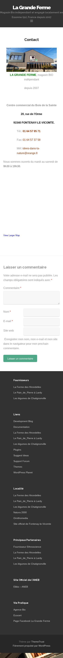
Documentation (21, 427)
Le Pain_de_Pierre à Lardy (27, 392)
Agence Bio (19, 609)
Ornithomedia (20, 518)
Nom (7, 311)
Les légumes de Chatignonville (29, 398)
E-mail (8, 321)
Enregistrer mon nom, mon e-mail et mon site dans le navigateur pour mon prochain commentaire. (30, 344)
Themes (17, 466)
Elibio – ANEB (20, 586)
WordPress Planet (23, 472)
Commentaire (12, 288)
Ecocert (17, 615)
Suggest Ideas (21, 455)
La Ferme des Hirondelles (27, 387)
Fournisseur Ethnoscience (27, 546)
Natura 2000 (20, 512)
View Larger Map (11, 235)
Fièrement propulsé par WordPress (31, 645)
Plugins (17, 449)
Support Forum (21, 461)
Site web (8, 330)
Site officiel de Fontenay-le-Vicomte (32, 523)
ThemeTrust (37, 641)
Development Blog (23, 421)
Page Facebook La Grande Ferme (31, 621)
